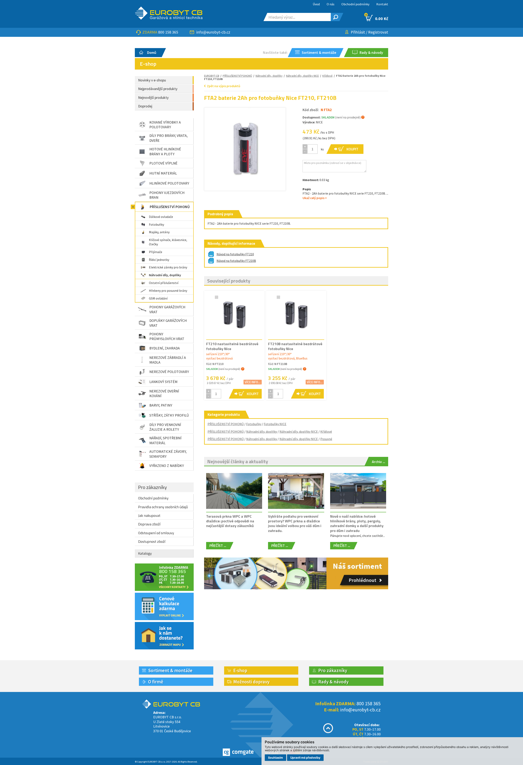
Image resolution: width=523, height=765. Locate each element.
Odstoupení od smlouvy (156, 533)
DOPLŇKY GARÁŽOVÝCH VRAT (168, 323)
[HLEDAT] (335, 17)
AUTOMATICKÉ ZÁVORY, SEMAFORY (168, 454)
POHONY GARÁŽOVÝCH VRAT (167, 309)
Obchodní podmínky (355, 4)
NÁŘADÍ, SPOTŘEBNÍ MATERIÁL (165, 440)
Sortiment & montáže (170, 670)
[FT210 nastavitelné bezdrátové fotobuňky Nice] (234, 314)
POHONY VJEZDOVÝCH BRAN (166, 195)
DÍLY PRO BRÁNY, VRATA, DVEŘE (168, 138)
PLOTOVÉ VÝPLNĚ (163, 163)
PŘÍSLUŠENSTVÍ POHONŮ (170, 206)
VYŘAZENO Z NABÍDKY (166, 465)
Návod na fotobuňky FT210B (236, 261)
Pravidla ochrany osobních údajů (163, 507)
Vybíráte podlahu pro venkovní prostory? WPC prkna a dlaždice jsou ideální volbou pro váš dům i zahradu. (294, 523)
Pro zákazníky (152, 487)
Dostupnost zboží (151, 541)
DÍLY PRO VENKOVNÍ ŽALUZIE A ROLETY (165, 427)
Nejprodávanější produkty (157, 88)
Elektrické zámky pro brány (168, 267)
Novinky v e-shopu (152, 80)
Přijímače (155, 252)
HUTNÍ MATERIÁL (163, 173)
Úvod (316, 4)
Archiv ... (378, 461)
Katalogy (145, 553)
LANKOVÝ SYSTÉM (163, 381)
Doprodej (145, 106)
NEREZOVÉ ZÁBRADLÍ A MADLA (167, 360)
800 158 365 (168, 32)
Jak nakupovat (149, 515)
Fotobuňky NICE (275, 424)
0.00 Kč (377, 18)
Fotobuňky (156, 224)
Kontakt (382, 4)
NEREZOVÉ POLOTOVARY (169, 371)
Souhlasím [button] (275, 757)
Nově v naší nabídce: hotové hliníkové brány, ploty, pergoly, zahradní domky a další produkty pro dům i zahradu (356, 523)
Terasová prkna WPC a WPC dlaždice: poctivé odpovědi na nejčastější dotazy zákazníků (230, 521)
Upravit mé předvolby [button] (305, 757)
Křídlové (326, 431)
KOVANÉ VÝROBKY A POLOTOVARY (165, 124)
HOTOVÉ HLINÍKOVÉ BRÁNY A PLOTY (165, 151)
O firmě (155, 682)
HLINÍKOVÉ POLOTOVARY (169, 183)
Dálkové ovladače (161, 217)
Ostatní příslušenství (163, 283)
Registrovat (378, 32)
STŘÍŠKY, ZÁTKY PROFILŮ (169, 415)
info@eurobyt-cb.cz (213, 32)
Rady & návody (333, 682)
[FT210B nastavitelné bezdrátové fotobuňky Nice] (296, 314)
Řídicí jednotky (159, 260)
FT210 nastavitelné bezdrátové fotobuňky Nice (232, 346)
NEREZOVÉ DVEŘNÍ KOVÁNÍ (164, 393)
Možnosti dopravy (251, 682)
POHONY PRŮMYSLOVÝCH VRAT (166, 336)
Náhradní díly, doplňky (165, 275)
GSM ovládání (158, 298)
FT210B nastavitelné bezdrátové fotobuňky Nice (295, 346)
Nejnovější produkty (153, 97)
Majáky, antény (159, 232)
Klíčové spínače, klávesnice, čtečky (168, 242)
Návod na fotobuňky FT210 (235, 254)
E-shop (240, 670)
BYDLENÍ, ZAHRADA (164, 348)
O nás (330, 4)
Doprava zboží (149, 524)
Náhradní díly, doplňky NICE (302, 76)
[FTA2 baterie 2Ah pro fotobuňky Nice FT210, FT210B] (245, 148)
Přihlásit (358, 32)
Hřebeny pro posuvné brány (168, 290)
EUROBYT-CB (211, 76)
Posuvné (326, 439)
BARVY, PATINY (160, 405)
